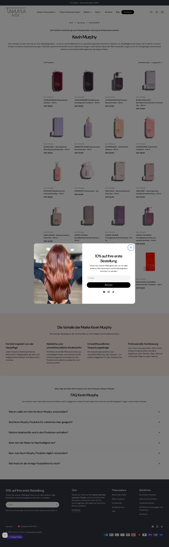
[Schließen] (131, 247)
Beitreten (109, 285)
